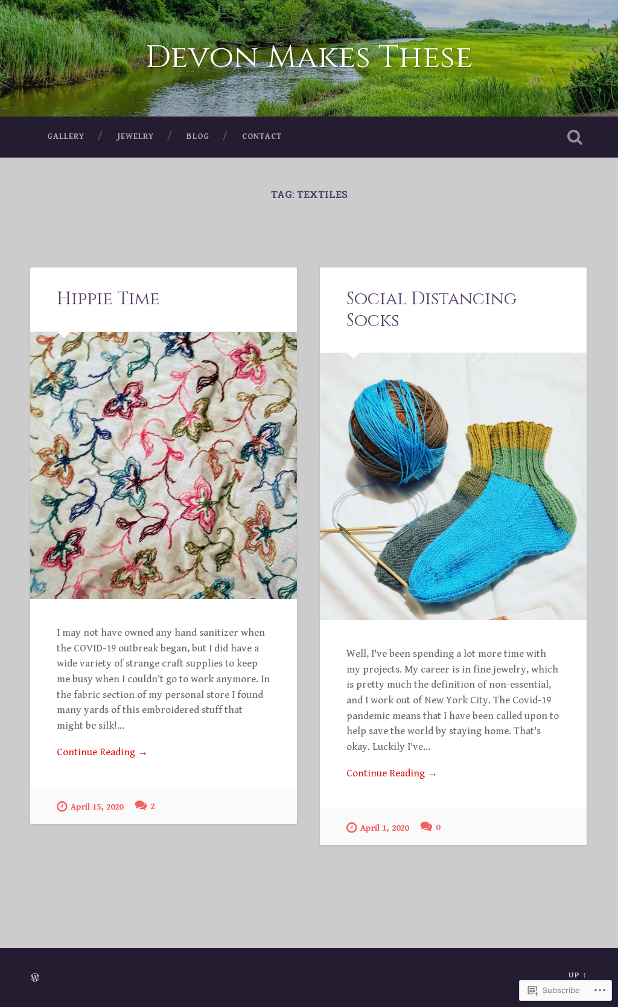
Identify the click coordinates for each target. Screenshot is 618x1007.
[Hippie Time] (163, 465)
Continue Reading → (102, 752)
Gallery (65, 136)
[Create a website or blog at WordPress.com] (35, 978)
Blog (197, 136)
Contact (262, 136)
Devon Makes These (309, 57)
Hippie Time (108, 299)
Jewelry (135, 136)
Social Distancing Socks (431, 309)
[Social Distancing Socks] (453, 486)
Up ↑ (578, 975)
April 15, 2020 (97, 807)
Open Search (575, 137)
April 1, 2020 (384, 828)
